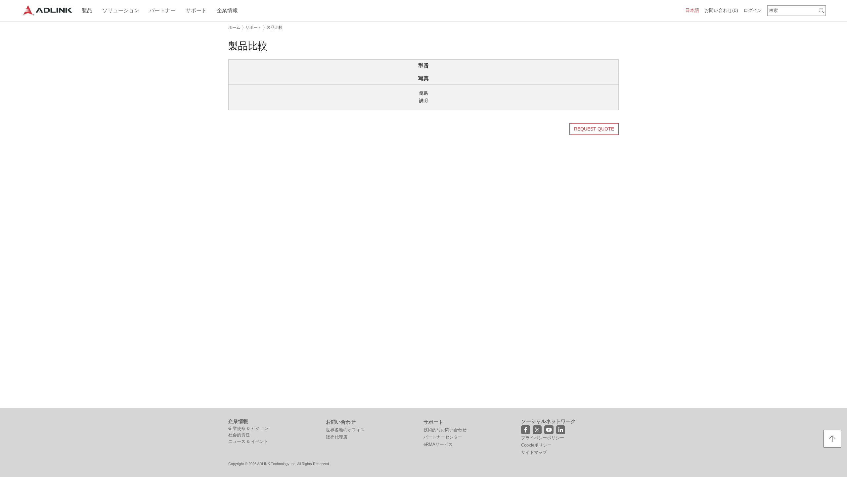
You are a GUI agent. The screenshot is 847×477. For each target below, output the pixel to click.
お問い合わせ (721, 10)
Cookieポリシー (536, 445)
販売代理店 (336, 437)
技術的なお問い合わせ (445, 429)
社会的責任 (239, 434)
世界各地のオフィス (345, 429)
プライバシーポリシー (542, 437)
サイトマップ (534, 452)
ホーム (234, 27)
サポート (253, 27)
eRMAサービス (438, 444)
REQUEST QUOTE (594, 129)
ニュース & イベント (248, 441)
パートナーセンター (443, 437)
